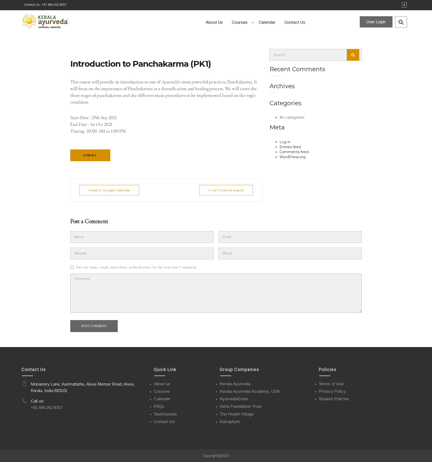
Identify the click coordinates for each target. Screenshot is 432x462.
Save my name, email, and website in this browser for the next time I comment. (136, 267)
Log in (285, 142)
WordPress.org (293, 157)
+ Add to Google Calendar (109, 190)
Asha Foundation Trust (241, 406)
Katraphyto (230, 421)
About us (162, 384)
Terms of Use (331, 384)
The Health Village (237, 414)
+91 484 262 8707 (54, 4)
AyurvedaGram (234, 399)
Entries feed (290, 147)
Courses (162, 391)
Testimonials (165, 414)
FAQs (159, 406)
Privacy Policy (332, 391)
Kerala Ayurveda (235, 384)
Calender (162, 399)
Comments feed (294, 152)
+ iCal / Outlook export (226, 190)
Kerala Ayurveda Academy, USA (250, 391)
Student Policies (334, 399)
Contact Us (164, 421)
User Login (376, 21)
